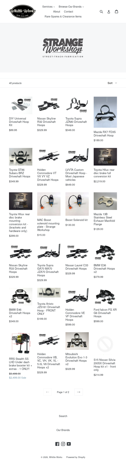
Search (63, 416)
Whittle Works (55, 457)
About (56, 11)
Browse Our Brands (72, 6)
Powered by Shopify (75, 457)
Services (49, 6)
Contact (68, 11)
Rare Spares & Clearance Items (63, 16)
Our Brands (63, 430)
